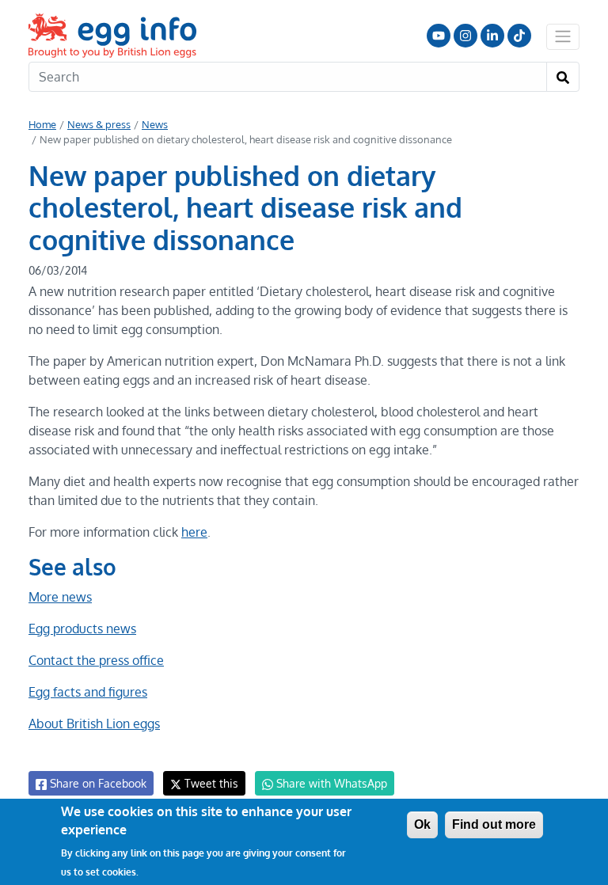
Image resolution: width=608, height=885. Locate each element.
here (194, 532)
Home (42, 124)
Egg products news (82, 628)
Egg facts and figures (87, 692)
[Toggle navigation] (563, 36)
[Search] (563, 77)
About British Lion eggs (94, 723)
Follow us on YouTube (438, 35)
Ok (422, 824)
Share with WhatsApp (330, 783)
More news (60, 597)
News (155, 124)
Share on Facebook (96, 783)
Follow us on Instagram (465, 35)
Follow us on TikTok (519, 35)
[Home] (114, 35)
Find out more (494, 824)
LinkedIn (492, 35)
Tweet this (209, 783)
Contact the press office (96, 660)
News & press (99, 124)
